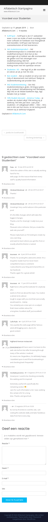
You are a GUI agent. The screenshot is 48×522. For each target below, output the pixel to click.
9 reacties (23, 30)
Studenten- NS (13, 69)
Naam (5, 468)
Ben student (12, 76)
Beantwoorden (9, 184)
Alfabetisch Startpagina (18, 8)
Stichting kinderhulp (34, 137)
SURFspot (11, 36)
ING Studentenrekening (16, 84)
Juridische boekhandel (15, 132)
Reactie (6, 443)
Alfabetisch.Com (8, 30)
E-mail (5, 478)
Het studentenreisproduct (18, 49)
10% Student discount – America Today (23, 98)
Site (3, 488)
